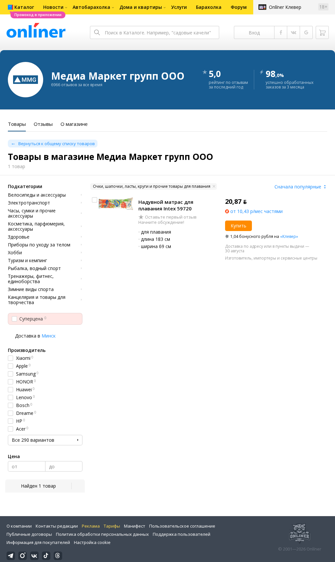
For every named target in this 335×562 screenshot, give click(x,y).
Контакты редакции (57, 526)
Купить (238, 226)
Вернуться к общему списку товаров (56, 143)
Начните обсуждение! (161, 222)
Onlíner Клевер (285, 7)
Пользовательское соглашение (182, 526)
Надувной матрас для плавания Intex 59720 (165, 205)
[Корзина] (322, 32)
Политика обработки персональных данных (102, 534)
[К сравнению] (94, 200)
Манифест (134, 526)
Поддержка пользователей (181, 534)
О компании (19, 526)
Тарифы (112, 526)
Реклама (91, 526)
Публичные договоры (29, 534)
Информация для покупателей (38, 542)
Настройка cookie (92, 542)
